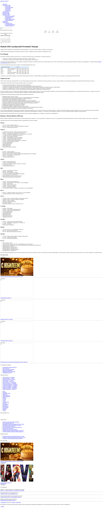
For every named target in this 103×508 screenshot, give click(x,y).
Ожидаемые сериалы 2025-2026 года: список (12, 425)
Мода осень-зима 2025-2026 (8, 369)
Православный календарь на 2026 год (8, 500)
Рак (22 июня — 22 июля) (8, 380)
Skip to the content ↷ (4, 1)
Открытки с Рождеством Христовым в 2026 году (13, 438)
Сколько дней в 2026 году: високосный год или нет (10, 497)
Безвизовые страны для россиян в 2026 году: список (13, 424)
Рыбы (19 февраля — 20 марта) (9, 389)
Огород (4, 398)
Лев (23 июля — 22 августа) (8, 381)
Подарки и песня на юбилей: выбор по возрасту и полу (11, 276)
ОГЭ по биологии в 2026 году (9, 426)
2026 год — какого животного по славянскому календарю (12, 490)
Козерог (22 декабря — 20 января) (10, 387)
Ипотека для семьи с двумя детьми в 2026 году (12, 427)
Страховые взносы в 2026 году (6, 340)
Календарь (5, 394)
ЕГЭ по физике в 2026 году (8, 423)
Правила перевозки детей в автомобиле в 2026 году (13, 430)
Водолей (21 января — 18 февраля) (10, 388)
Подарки (4, 403)
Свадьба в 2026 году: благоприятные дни (8, 493)
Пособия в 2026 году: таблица (6, 319)
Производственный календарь (9, 371)
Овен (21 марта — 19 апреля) (9, 377)
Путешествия (5, 407)
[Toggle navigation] (0, 2)
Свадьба (4, 399)
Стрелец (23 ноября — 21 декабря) (10, 385)
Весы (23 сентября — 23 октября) (9, 383)
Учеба (4, 410)
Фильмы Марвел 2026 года (5, 297)
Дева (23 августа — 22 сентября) (9, 382)
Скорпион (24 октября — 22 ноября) (10, 384)
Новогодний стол (6, 395)
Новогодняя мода (6, 396)
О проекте (13, 502)
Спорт (4, 400)
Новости (4, 397)
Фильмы (4, 409)
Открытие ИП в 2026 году (8, 428)
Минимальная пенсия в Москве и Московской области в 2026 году (14, 362)
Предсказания (6, 406)
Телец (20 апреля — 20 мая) (8, 378)
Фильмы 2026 (3, 483)
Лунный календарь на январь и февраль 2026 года (13, 431)
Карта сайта (18, 502)
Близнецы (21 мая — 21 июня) (9, 379)
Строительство (6, 401)
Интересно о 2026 (6, 393)
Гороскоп (5, 392)
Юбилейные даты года (7, 372)
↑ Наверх (2, 506)
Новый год (5, 408)
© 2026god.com (3, 502)
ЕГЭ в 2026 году (6, 368)
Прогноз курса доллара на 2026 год (10, 429)
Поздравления (6, 404)
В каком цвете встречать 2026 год (10, 367)
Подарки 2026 (3, 462)
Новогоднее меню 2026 (7, 370)
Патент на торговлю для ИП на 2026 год (11, 421)
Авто (4, 391)
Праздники (5, 405)
